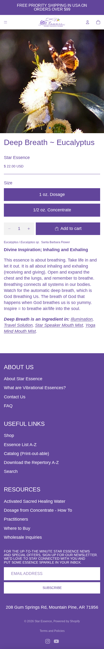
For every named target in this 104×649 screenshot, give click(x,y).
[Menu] (5, 22)
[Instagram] (48, 641)
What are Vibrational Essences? (35, 387)
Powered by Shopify (66, 621)
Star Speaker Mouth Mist (59, 325)
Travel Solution (18, 325)
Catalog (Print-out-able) (26, 453)
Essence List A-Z (20, 444)
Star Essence (43, 621)
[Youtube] (56, 641)
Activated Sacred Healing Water (34, 501)
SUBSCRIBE (52, 588)
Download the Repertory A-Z (31, 462)
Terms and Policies (52, 631)
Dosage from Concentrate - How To (38, 510)
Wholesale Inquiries (23, 537)
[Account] (87, 22)
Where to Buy (17, 528)
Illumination (82, 319)
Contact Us (14, 396)
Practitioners (16, 519)
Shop (9, 435)
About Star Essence (23, 378)
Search (11, 471)
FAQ (8, 405)
